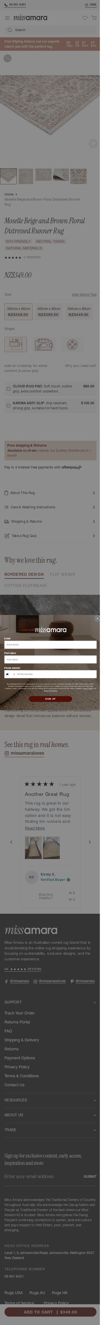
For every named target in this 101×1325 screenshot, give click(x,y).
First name (8, 652)
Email (5, 638)
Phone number (10, 667)
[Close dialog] (95, 618)
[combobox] (7, 674)
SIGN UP (48, 699)
